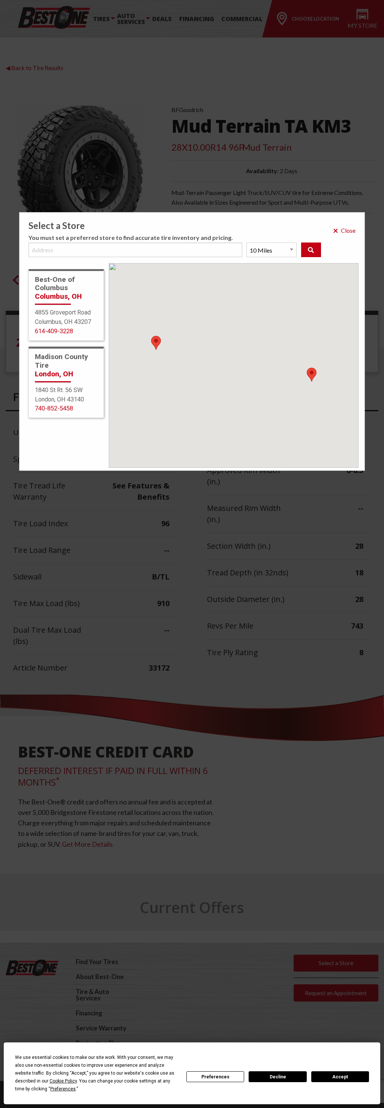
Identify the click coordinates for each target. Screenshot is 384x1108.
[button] (312, 375)
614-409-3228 (54, 331)
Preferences (215, 1077)
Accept (340, 1077)
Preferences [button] (63, 1089)
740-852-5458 (54, 408)
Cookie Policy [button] (63, 1081)
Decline (278, 1077)
